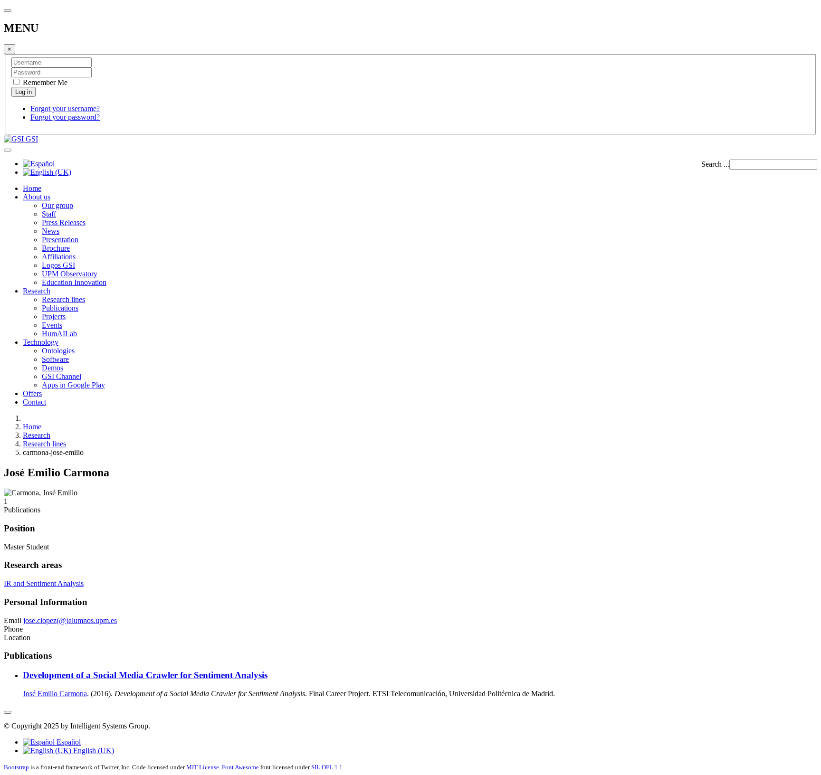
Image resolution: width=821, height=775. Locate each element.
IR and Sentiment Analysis (44, 583)
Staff (49, 214)
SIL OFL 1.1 (327, 767)
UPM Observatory (69, 274)
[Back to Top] (7, 712)
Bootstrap (16, 767)
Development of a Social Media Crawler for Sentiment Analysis (145, 675)
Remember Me (44, 82)
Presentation (60, 240)
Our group (57, 205)
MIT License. (203, 767)
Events (52, 325)
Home (32, 188)
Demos (52, 368)
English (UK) (92, 751)
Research (36, 291)
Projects (54, 316)
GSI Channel (61, 376)
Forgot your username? (65, 108)
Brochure (56, 248)
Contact (34, 402)
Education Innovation (74, 282)
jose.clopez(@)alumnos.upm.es (70, 620)
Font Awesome (240, 767)
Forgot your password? (65, 117)
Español (68, 742)
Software (55, 359)
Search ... (715, 164)
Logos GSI (58, 265)
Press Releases (64, 222)
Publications (60, 308)
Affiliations (59, 257)
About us (36, 197)
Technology (40, 342)
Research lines (63, 299)
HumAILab (59, 334)
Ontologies (58, 351)
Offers (32, 393)
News (50, 231)
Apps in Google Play (73, 385)
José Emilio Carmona (55, 694)
